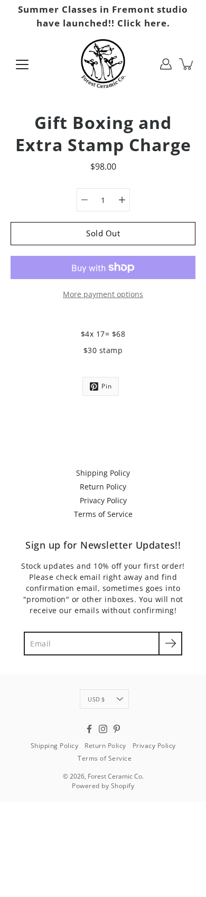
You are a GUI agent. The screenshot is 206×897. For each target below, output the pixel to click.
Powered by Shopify (103, 785)
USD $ (96, 699)
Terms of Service (103, 514)
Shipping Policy (103, 473)
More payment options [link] (103, 294)
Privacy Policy (103, 500)
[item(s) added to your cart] (187, 64)
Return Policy (103, 487)
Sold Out (103, 233)
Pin (106, 386)
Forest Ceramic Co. (116, 776)
